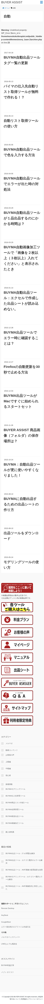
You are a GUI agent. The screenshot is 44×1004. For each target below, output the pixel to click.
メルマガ (9, 743)
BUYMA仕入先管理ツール (15, 796)
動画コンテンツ (12, 750)
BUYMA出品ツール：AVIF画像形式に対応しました (24, 887)
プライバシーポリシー (35, 999)
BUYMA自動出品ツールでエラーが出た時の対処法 (22, 183)
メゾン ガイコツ (7, 972)
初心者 (8, 775)
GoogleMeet (6, 922)
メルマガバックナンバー (10, 937)
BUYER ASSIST (11, 2)
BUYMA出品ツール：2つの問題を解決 (20, 853)
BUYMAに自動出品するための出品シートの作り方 (21, 504)
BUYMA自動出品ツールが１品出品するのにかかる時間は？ (22, 218)
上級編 (8, 762)
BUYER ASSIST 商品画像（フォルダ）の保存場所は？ (22, 435)
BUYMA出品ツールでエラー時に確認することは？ (21, 337)
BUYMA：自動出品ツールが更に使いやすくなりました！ (22, 470)
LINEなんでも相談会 (9, 944)
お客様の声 (10, 755)
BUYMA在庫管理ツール (15, 809)
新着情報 (9, 784)
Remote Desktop (7, 908)
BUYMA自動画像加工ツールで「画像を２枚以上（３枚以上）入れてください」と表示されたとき (22, 258)
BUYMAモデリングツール (15, 789)
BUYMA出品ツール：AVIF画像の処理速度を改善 (24, 870)
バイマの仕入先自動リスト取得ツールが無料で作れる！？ (21, 91)
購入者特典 (10, 832)
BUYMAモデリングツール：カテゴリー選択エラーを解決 (24, 878)
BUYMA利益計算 (7, 965)
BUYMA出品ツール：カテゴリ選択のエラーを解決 (24, 861)
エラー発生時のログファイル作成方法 (15, 927)
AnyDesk (4, 915)
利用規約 (24, 999)
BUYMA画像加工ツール (15, 823)
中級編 (8, 768)
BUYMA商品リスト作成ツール (17, 803)
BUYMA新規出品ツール (15, 816)
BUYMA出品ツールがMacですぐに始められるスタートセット (21, 401)
